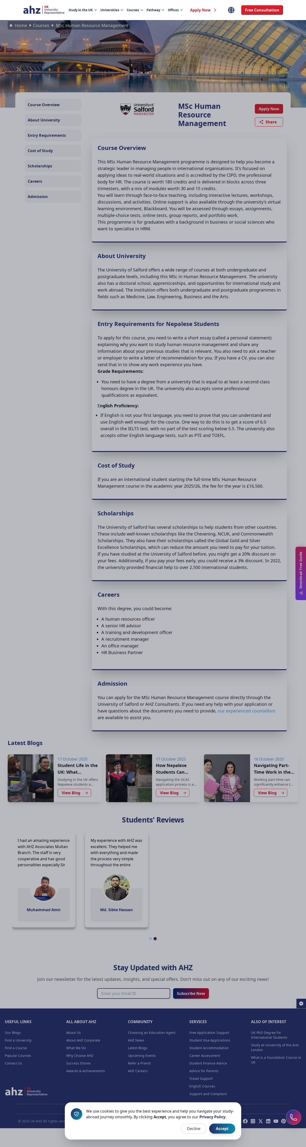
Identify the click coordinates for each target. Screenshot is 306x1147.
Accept (222, 1128)
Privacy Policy (212, 1116)
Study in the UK (81, 10)
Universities (109, 10)
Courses (133, 10)
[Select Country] (231, 10)
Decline (193, 1128)
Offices (173, 10)
